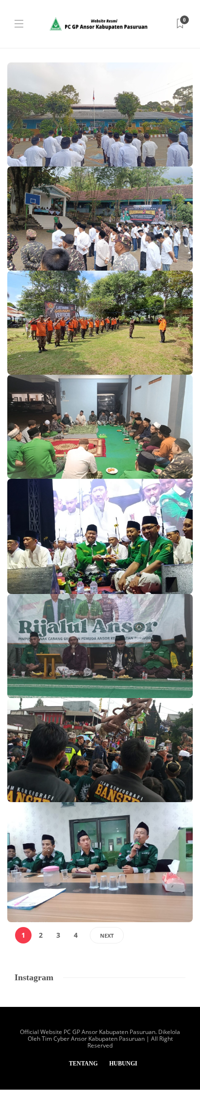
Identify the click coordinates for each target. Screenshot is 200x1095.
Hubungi (123, 1063)
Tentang (83, 1063)
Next (107, 935)
